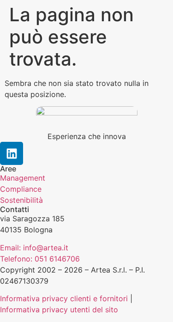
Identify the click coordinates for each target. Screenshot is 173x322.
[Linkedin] (11, 153)
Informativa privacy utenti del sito (59, 309)
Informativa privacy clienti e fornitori (64, 298)
